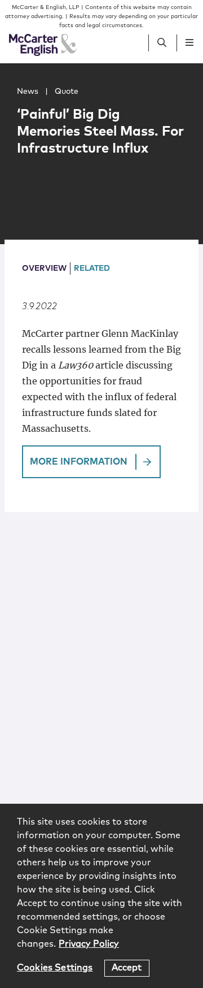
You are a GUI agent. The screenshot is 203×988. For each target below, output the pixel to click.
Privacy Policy (89, 943)
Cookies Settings (55, 967)
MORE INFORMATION (78, 461)
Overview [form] (44, 268)
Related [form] (92, 268)
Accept (127, 967)
